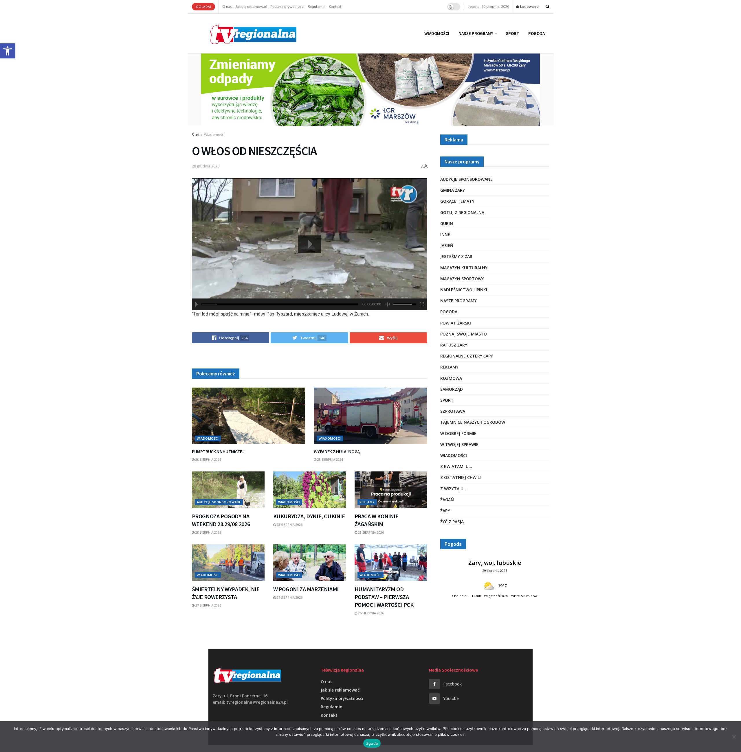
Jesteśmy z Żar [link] (456, 256)
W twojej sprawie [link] (459, 444)
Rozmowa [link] (451, 378)
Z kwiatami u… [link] (456, 466)
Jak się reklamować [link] (251, 6)
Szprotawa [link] (452, 411)
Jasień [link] (446, 245)
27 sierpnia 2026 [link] (208, 605)
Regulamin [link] (316, 6)
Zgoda (372, 743)
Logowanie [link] (528, 6)
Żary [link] (445, 510)
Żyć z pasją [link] (452, 521)
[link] (7, 50)
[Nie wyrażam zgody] (734, 737)
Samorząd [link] (451, 389)
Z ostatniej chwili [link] (460, 477)
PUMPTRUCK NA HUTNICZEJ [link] (218, 451)
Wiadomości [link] (436, 33)
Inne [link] (445, 234)
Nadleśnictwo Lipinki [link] (463, 289)
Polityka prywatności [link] (287, 6)
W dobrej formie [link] (458, 433)
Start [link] (195, 134)
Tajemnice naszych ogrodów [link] (472, 422)
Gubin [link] (446, 223)
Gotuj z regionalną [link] (462, 212)
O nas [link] (227, 6)
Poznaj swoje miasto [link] (463, 334)
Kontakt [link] (335, 6)
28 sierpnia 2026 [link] (208, 459)
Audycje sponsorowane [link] (219, 502)
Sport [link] (512, 33)
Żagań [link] (447, 499)
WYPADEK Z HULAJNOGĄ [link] (337, 451)
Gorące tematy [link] (457, 201)
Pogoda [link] (536, 33)
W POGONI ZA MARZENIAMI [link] (306, 589)
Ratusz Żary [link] (453, 345)
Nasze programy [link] (475, 33)
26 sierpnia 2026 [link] (370, 613)
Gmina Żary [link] (452, 190)
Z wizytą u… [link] (453, 488)
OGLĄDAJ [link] (203, 6)
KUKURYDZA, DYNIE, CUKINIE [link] (309, 516)
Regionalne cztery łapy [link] (466, 356)
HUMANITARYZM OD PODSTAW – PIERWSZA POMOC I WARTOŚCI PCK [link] (384, 596)
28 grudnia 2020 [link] (205, 166)
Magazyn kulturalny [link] (463, 267)
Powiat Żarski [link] (455, 323)
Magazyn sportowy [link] (462, 278)
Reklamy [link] (367, 502)
